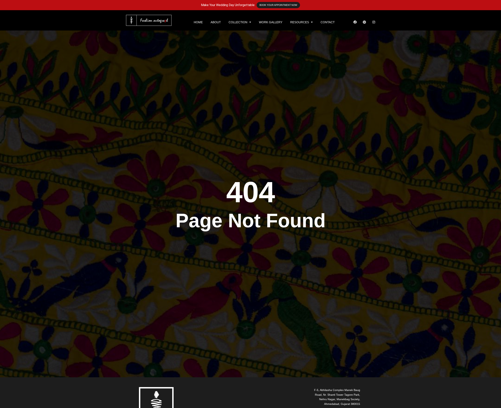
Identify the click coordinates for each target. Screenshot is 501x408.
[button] (240, 22)
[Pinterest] (364, 22)
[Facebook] (355, 22)
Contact (328, 22)
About (216, 22)
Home (198, 22)
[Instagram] (374, 22)
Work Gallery (270, 22)
